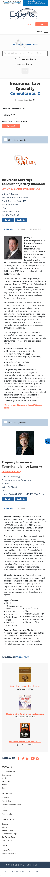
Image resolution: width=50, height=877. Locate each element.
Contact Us (32, 864)
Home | (8, 864)
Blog (3, 788)
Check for (17, 140)
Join (41, 24)
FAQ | (23, 864)
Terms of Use (7, 850)
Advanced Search (24, 64)
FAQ (3, 807)
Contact (5, 824)
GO (25, 71)
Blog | (16, 864)
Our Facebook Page (9, 834)
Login (29, 24)
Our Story (5, 798)
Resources (6, 781)
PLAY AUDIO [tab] (36, 229)
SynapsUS (11, 126)
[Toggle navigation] (46, 31)
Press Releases (7, 801)
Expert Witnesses (8, 772)
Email (7, 220)
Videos (4, 785)
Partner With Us (8, 840)
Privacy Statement (9, 853)
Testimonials (7, 814)
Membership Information (11, 804)
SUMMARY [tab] (8, 229)
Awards (5, 811)
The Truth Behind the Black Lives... (25, 741)
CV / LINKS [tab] (22, 229)
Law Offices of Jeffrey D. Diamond (21, 188)
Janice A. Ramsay (11, 471)
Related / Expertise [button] (23, 100)
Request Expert (8, 830)
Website (21, 220)
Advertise (5, 827)
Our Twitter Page (8, 837)
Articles (5, 778)
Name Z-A (8, 115)
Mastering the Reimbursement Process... (25, 714)
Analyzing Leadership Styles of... (25, 686)
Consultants (6, 775)
